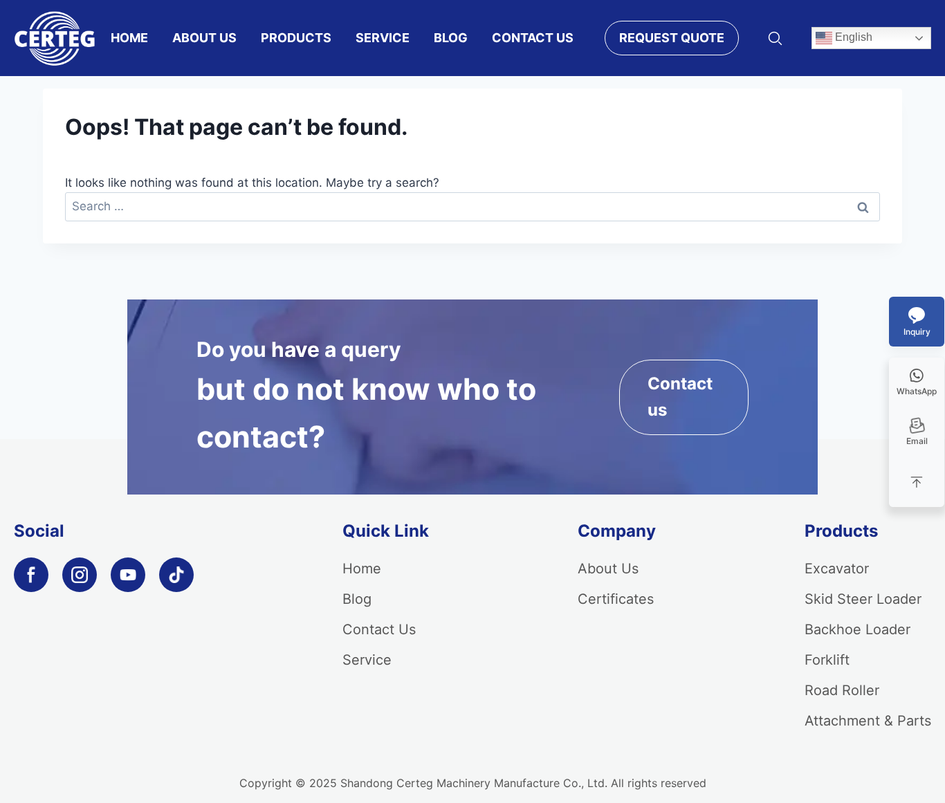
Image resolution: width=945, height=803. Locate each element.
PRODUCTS (296, 37)
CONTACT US (533, 37)
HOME (129, 37)
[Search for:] (472, 206)
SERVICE (383, 37)
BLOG (451, 37)
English (852, 37)
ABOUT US (204, 37)
